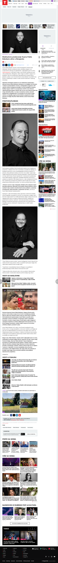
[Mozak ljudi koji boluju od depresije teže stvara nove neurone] (47, 95)
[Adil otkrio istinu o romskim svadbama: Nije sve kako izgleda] (28, 535)
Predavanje (23, 427)
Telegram (22, 419)
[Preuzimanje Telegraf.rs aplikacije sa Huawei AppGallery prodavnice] (52, 549)
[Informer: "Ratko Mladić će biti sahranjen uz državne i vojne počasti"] (6, 386)
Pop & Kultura (5, 54)
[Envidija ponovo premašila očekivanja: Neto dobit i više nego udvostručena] (47, 131)
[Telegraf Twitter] (49, 557)
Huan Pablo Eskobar (7, 427)
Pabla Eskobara (6, 72)
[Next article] (56, 281)
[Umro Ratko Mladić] (6, 381)
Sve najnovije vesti (47, 77)
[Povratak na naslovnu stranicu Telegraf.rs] (4, 2)
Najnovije (43, 89)
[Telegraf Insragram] (52, 557)
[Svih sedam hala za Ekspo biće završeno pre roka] (41, 142)
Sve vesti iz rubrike (20, 523)
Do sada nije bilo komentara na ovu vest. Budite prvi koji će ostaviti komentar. (12, 434)
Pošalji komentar (31, 434)
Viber (18, 419)
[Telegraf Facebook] (46, 557)
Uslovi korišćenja (5, 423)
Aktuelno (10, 54)
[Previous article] (1, 281)
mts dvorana (30, 427)
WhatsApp (13, 419)
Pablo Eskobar (16, 427)
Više (51, 3)
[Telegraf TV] (54, 557)
